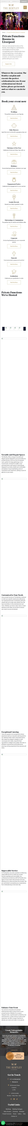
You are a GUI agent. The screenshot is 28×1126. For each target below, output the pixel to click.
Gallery (19, 1113)
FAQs (24, 1113)
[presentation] (3, 329)
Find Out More (14, 118)
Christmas (15, 1111)
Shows (14, 1113)
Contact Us (24, 1)
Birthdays (21, 1111)
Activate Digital (18, 1124)
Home (3, 32)
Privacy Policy (19, 1123)
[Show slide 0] (7, 329)
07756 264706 (16, 1079)
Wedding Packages (17, 1109)
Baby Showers (7, 1111)
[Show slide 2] (16, 329)
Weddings (8, 1109)
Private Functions (7, 1113)
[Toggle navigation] (25, 7)
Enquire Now (8, 64)
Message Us (14, 1)
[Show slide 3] (21, 329)
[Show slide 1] (12, 329)
